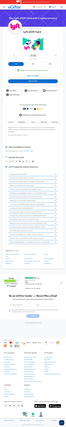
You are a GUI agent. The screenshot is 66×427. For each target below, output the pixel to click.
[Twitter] (13, 161)
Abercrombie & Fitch (30, 254)
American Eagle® (48, 258)
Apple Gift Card (9, 261)
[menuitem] (33, 174)
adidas (45, 254)
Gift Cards (30, 28)
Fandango (27, 263)
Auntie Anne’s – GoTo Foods (32, 261)
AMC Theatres (28, 258)
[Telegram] (33, 161)
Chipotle (46, 261)
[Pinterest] (16, 161)
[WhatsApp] (29, 161)
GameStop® (47, 263)
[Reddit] (23, 161)
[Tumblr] (26, 161)
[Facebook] (10, 161)
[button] (52, 7)
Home (24, 28)
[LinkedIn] (19, 161)
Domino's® (8, 263)
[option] (16, 64)
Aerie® (7, 258)
